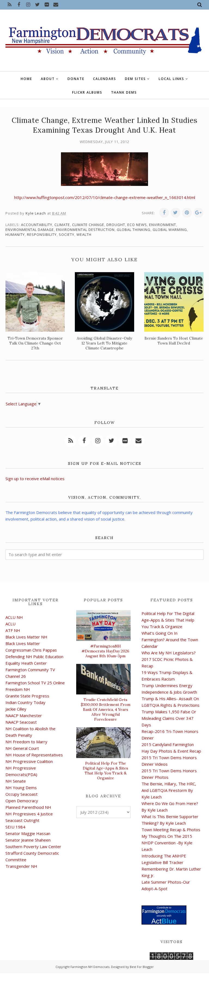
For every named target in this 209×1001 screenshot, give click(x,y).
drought (115, 224)
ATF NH (12, 630)
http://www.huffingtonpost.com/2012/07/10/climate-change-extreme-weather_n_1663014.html (104, 197)
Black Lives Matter (22, 643)
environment (162, 224)
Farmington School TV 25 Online (35, 682)
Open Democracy (21, 800)
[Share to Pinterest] (187, 213)
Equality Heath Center (26, 663)
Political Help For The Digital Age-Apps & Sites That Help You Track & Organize (105, 770)
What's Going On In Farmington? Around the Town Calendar (170, 639)
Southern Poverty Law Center (33, 846)
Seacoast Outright (22, 820)
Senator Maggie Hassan (27, 833)
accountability (36, 224)
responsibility (42, 234)
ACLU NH (14, 617)
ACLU (10, 623)
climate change (88, 224)
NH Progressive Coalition (29, 761)
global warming (170, 229)
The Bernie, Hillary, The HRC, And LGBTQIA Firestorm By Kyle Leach (169, 790)
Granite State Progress (27, 696)
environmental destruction (85, 229)
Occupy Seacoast (21, 794)
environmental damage (29, 229)
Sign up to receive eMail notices (34, 478)
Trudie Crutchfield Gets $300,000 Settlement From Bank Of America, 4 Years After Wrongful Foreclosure (105, 709)
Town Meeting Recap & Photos (171, 829)
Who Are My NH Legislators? (169, 652)
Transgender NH (21, 866)
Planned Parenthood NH (28, 807)
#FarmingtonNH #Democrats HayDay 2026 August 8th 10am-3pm (105, 651)
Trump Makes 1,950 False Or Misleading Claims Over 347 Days (169, 718)
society (66, 234)
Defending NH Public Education (34, 656)
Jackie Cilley (15, 709)
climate (62, 224)
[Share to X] (175, 213)
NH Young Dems (21, 787)
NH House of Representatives (34, 755)
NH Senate (15, 781)
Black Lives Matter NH (26, 637)
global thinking (133, 229)
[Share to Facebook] (164, 213)
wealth (83, 234)
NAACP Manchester (23, 715)
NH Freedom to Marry (26, 741)
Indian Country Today (25, 702)
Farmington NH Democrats (89, 967)
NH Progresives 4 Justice (29, 813)
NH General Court (22, 748)
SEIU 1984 (15, 827)
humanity (15, 234)
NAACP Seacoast (21, 722)
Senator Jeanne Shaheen (28, 840)
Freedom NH (17, 689)
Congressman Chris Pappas (31, 650)
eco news (137, 224)
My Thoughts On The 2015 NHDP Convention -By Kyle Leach (167, 842)
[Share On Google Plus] (198, 213)
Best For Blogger (142, 967)
